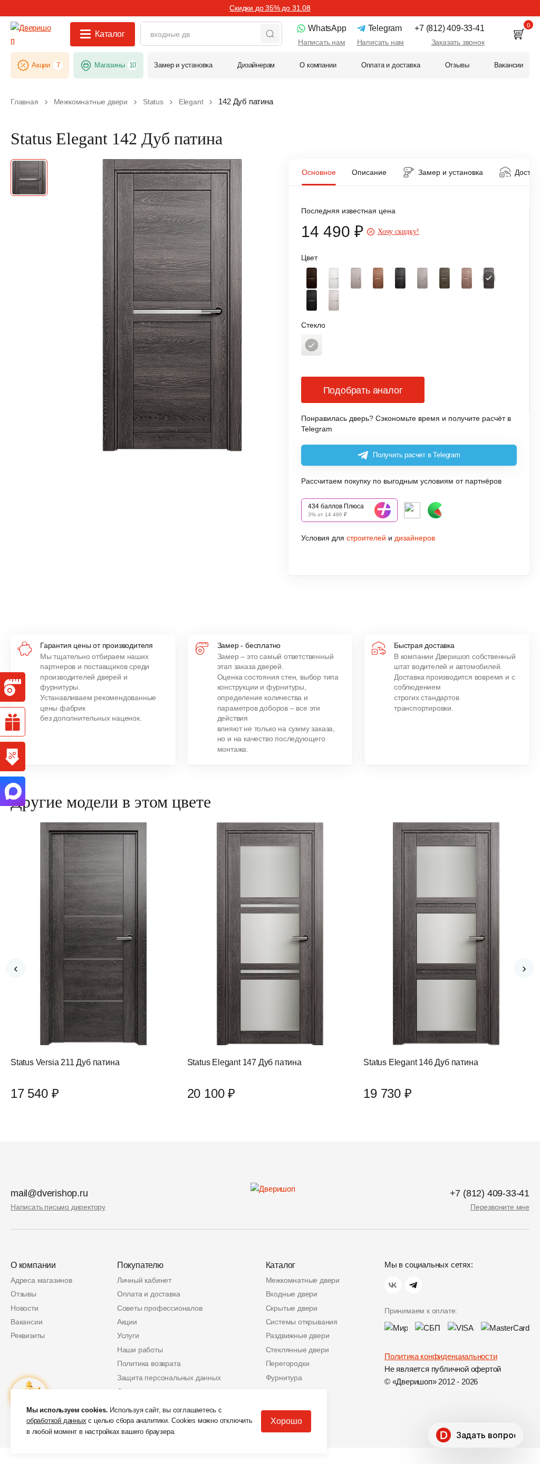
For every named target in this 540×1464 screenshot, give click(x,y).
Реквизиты (28, 1335)
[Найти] (270, 33)
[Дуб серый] (356, 278)
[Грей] (422, 278)
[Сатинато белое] (311, 345)
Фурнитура (284, 1377)
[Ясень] (333, 300)
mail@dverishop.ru (49, 1193)
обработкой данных (56, 1420)
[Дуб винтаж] (444, 278)
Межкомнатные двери (303, 1280)
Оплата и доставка (148, 1294)
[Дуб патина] (488, 278)
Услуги (128, 1335)
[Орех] (311, 278)
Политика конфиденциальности (440, 1356)
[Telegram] (413, 1284)
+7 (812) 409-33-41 (489, 1193)
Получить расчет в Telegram (416, 455)
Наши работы (140, 1349)
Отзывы (23, 1294)
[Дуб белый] (333, 278)
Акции (127, 1322)
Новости (24, 1308)
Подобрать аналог (363, 390)
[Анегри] (378, 278)
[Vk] (392, 1284)
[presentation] (16, 968)
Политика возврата (149, 1363)
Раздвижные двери (298, 1335)
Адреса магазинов (41, 1280)
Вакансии (26, 1322)
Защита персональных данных (169, 1377)
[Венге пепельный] (400, 278)
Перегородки (288, 1363)
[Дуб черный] (311, 300)
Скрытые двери (291, 1308)
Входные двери (291, 1294)
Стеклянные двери (297, 1349)
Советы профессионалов (159, 1308)
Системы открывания (302, 1322)
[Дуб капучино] (466, 278)
